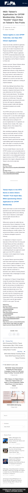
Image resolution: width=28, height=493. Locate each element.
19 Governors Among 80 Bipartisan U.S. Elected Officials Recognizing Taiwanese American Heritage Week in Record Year (12, 480)
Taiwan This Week (9, 29)
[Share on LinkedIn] (17, 334)
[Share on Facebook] (14, 334)
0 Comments (17, 465)
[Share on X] (10, 334)
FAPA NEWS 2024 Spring (14, 405)
